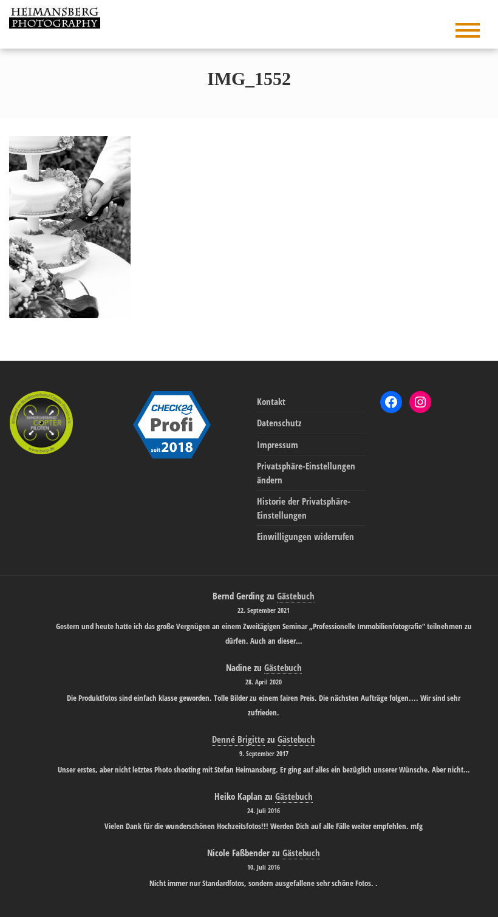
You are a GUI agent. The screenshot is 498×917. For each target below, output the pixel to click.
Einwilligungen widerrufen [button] (305, 536)
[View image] (70, 226)
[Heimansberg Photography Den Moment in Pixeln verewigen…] (57, 16)
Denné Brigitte (238, 739)
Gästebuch (296, 596)
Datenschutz (279, 423)
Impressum (277, 444)
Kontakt (271, 401)
